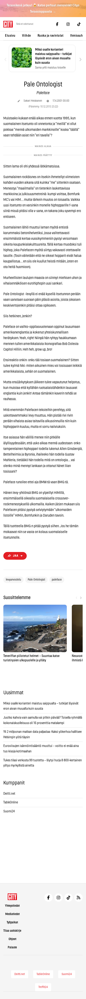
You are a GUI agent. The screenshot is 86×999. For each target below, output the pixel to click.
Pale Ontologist (36, 579)
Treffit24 (43, 987)
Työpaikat (12, 922)
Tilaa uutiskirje (12, 930)
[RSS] (78, 897)
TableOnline (10, 802)
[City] (12, 896)
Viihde (26, 35)
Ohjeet (12, 939)
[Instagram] (68, 24)
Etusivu (10, 35)
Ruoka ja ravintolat (51, 35)
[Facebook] (57, 24)
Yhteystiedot (12, 905)
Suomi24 (9, 811)
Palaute (12, 947)
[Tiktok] (79, 24)
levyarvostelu (13, 579)
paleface (57, 579)
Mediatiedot (12, 914)
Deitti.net (9, 793)
